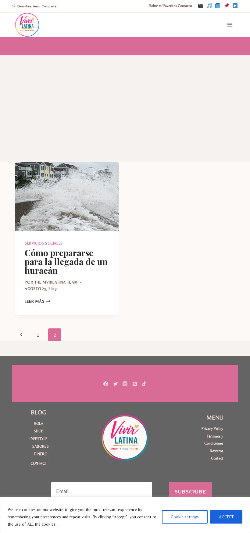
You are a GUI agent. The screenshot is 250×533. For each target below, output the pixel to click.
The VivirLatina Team (56, 282)
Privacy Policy (212, 428)
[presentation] (67, 196)
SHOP (38, 431)
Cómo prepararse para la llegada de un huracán (66, 261)
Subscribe (190, 491)
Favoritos (170, 6)
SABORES (40, 446)
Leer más (38, 301)
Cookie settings (185, 516)
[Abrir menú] (229, 24)
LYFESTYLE (39, 438)
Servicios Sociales (44, 243)
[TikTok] (209, 6)
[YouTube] (235, 6)
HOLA (38, 423)
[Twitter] (115, 383)
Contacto (185, 6)
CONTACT (38, 463)
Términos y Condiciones (213, 439)
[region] (125, 515)
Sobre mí (155, 6)
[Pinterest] (226, 6)
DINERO (40, 454)
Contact (217, 458)
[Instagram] (200, 6)
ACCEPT (226, 516)
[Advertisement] (125, 101)
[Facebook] (217, 6)
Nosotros (216, 451)
